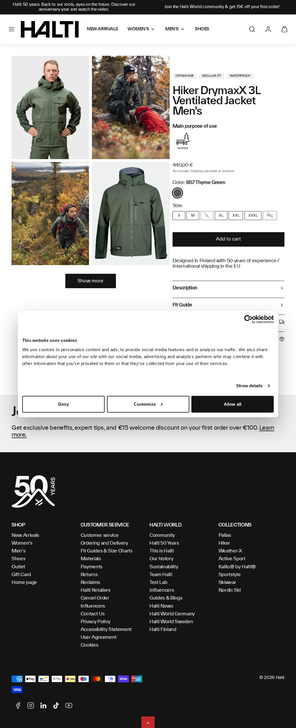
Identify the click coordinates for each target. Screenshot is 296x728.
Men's (18, 551)
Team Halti (160, 574)
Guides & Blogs (165, 598)
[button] (11, 29)
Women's (22, 543)
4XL (270, 215)
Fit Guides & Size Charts (106, 551)
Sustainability (163, 567)
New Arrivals (25, 535)
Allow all (232, 404)
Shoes (18, 558)
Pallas (225, 535)
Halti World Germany (172, 614)
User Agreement (99, 637)
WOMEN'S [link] (138, 29)
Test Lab (158, 582)
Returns (89, 574)
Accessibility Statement (106, 629)
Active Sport (232, 558)
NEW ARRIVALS (102, 29)
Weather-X (230, 551)
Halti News (161, 606)
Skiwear (227, 582)
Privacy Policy (96, 621)
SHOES (202, 29)
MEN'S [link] (172, 29)
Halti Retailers (95, 590)
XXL (235, 215)
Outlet (18, 567)
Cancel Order (95, 598)
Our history (161, 558)
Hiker (224, 543)
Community (162, 535)
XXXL (253, 215)
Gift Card (21, 574)
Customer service (100, 535)
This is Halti (161, 551)
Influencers (93, 606)
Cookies (89, 645)
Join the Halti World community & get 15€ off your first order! (222, 7)
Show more (90, 281)
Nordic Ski (230, 590)
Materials (91, 558)
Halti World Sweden (171, 621)
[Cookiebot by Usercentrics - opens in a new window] (248, 319)
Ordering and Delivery (104, 543)
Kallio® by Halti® (237, 567)
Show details (249, 385)
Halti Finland (162, 629)
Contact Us (93, 614)
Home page (24, 582)
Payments (91, 567)
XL (221, 215)
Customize (145, 404)
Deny (63, 404)
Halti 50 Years (164, 543)
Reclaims (90, 582)
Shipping (196, 171)
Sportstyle (230, 574)
